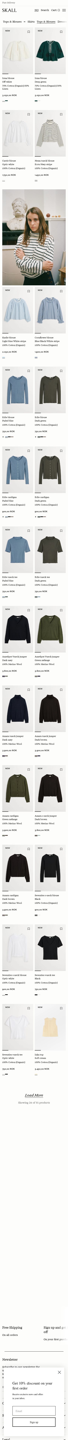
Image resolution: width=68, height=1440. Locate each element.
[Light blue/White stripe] (3, 357)
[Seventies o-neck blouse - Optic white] (17, 947)
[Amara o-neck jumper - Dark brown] (50, 788)
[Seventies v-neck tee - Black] (50, 947)
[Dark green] (39, 436)
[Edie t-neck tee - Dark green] (50, 549)
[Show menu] (64, 10)
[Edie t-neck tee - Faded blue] (17, 549)
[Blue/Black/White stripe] (36, 357)
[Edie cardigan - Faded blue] (17, 469)
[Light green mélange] (39, 835)
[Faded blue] (6, 436)
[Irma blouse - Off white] (17, 50)
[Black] (9, 436)
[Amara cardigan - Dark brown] (17, 868)
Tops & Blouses (46, 21)
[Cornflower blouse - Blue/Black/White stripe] (50, 310)
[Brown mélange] (12, 436)
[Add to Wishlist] (28, 32)
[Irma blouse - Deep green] (50, 50)
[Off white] (3, 100)
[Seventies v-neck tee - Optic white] (17, 1027)
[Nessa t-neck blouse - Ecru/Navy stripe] (50, 133)
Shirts (31, 21)
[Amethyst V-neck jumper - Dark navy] (17, 629)
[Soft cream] (36, 1074)
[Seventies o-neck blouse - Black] (50, 868)
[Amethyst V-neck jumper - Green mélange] (50, 629)
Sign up (34, 1422)
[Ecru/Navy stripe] (36, 180)
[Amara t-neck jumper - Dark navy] (17, 708)
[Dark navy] (3, 676)
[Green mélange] (6, 676)
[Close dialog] (59, 1372)
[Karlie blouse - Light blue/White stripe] (17, 310)
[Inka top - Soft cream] (50, 1027)
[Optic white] (3, 180)
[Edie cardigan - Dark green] (50, 469)
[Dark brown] (6, 835)
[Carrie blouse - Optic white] (17, 133)
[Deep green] (6, 100)
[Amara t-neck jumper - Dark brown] (50, 708)
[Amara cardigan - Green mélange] (17, 788)
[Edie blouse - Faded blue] (17, 390)
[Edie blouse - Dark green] (50, 390)
